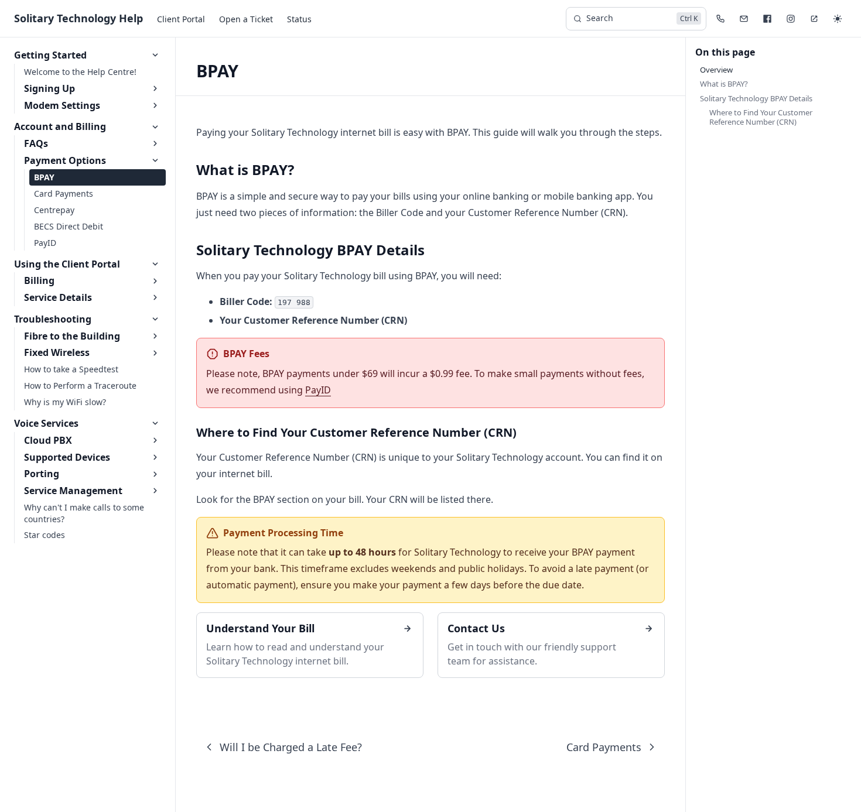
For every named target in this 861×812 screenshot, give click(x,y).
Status (299, 19)
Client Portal (181, 19)
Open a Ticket (246, 19)
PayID (318, 389)
